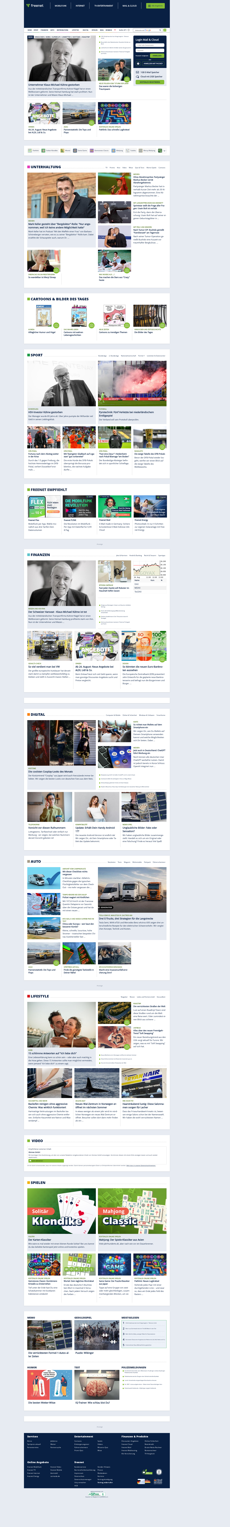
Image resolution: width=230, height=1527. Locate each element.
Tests (120, 862)
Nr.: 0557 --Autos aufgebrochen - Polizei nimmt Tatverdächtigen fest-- (144, 1384)
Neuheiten (112, 862)
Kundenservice (80, 1467)
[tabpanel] (61, 67)
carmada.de (55, 1476)
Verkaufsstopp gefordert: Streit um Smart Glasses (114, 783)
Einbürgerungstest (81, 1444)
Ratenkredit (149, 1444)
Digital (38, 714)
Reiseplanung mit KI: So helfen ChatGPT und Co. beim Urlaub (118, 775)
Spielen (38, 1182)
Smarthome (161, 715)
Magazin (127, 862)
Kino (118, 167)
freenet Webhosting (129, 1450)
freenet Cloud (127, 1444)
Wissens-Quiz (103, 1447)
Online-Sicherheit (151, 1441)
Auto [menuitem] (52, 30)
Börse (29, 1441)
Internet (80, 5)
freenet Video (55, 1467)
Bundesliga (102, 355)
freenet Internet (33, 1473)
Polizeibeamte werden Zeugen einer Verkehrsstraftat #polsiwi (142, 1376)
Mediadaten (102, 1473)
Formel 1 (141, 355)
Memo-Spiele (151, 167)
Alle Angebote (157, 6)
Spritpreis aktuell (34, 1444)
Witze (131, 167)
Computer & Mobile (113, 715)
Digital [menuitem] (86, 30)
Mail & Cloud (130, 5)
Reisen (132, 997)
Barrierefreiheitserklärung (84, 1470)
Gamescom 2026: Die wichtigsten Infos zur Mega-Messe (116, 779)
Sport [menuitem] (36, 30)
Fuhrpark (147, 862)
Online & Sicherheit (130, 715)
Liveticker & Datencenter (156, 355)
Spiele (100, 1441)
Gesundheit (161, 997)
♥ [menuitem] (115, 30)
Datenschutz (79, 1476)
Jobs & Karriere (121, 555)
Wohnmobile (137, 862)
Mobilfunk (60, 5)
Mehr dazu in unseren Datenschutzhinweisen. (141, 1165)
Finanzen (40, 554)
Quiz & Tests (139, 167)
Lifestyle (40, 996)
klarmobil (54, 1473)
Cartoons (162, 167)
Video (124, 167)
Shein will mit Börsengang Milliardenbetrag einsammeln (113, 611)
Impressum (78, 1473)
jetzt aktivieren (37, 1161)
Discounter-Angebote (130, 1441)
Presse (100, 1470)
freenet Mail (126, 1447)
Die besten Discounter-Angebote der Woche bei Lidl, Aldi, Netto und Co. (145, 1339)
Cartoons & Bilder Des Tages (60, 299)
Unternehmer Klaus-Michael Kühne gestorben (138, 1345)
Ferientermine (32, 1447)
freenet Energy (33, 1476)
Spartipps (161, 555)
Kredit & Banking (136, 555)
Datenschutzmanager (82, 1479)
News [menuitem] (30, 30)
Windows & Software (146, 715)
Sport (37, 355)
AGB (76, 1486)
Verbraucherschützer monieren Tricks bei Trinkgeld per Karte (115, 52)
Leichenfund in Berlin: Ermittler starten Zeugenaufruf (116, 48)
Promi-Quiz (78, 1450)
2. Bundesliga (114, 355)
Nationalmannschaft (128, 355)
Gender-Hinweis (104, 1467)
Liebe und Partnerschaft (146, 997)
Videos (100, 1444)
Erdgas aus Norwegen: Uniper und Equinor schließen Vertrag (116, 606)
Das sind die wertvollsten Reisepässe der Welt (113, 1063)
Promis (112, 167)
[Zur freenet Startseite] (35, 5)
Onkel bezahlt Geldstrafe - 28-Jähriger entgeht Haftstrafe (140, 1388)
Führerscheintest (159, 862)
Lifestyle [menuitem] (75, 30)
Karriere (101, 1476)
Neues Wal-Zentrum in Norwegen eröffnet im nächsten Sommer (118, 1055)
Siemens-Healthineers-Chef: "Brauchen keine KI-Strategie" (114, 617)
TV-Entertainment (104, 5)
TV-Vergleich (150, 1454)
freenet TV (31, 1470)
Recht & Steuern (150, 555)
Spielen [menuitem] (94, 30)
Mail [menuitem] (102, 30)
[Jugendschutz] (96, 1494)
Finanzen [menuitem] (44, 30)
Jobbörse (53, 1441)
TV (106, 167)
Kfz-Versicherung (128, 1454)
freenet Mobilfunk (34, 1467)
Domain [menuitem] (109, 30)
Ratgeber (124, 997)
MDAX (137, 587)
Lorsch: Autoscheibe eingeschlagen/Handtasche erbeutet (140, 1380)
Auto (36, 861)
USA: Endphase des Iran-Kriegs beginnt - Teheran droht (115, 37)
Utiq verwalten (80, 1483)
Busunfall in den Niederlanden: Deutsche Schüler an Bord (115, 43)
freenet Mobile (56, 1470)
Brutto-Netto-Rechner (153, 1447)
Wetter (53, 1444)
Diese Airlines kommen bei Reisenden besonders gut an (116, 1059)
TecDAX (138, 591)
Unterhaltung (46, 167)
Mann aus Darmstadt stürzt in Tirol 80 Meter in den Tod (141, 1328)
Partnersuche (55, 1447)
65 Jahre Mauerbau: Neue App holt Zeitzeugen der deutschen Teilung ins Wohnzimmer (125, 787)
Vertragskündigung (105, 1479)
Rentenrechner (150, 1450)
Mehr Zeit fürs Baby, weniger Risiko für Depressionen (140, 1334)
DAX (137, 584)
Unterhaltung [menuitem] (62, 30)
